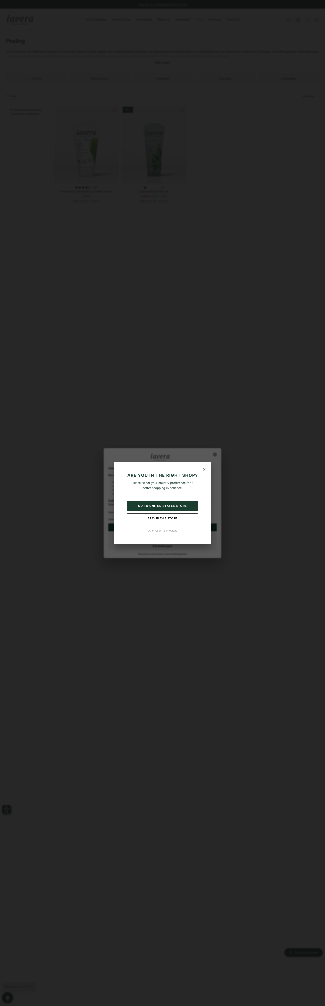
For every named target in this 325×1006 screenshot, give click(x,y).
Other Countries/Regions (162, 530)
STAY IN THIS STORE (162, 518)
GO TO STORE (162, 506)
